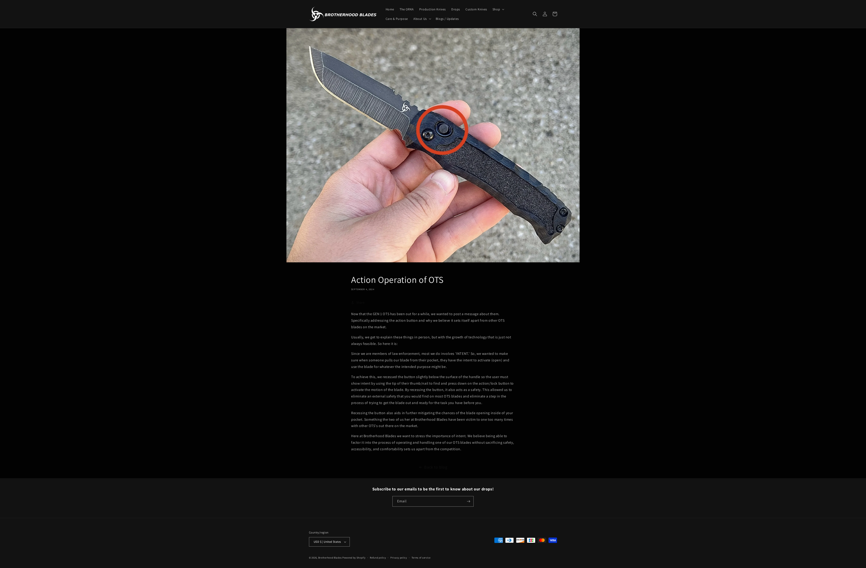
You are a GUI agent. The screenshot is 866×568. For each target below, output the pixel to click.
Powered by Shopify (354, 557)
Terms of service (421, 557)
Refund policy (378, 557)
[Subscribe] (468, 501)
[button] (498, 9)
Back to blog (435, 467)
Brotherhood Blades (330, 557)
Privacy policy (398, 557)
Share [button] (360, 302)
